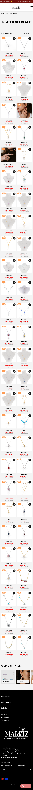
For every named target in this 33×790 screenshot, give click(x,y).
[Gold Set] (8, 88)
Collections (5, 697)
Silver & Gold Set (8, 164)
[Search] (28, 7)
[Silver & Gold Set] (8, 155)
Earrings (20, 681)
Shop (7, 13)
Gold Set (9, 98)
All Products (7, 681)
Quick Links (6, 702)
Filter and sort (7, 33)
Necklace (24, 53)
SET (24, 430)
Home (2, 13)
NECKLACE (9, 53)
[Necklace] (24, 44)
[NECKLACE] (8, 44)
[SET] (24, 421)
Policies (4, 708)
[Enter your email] (30, 770)
